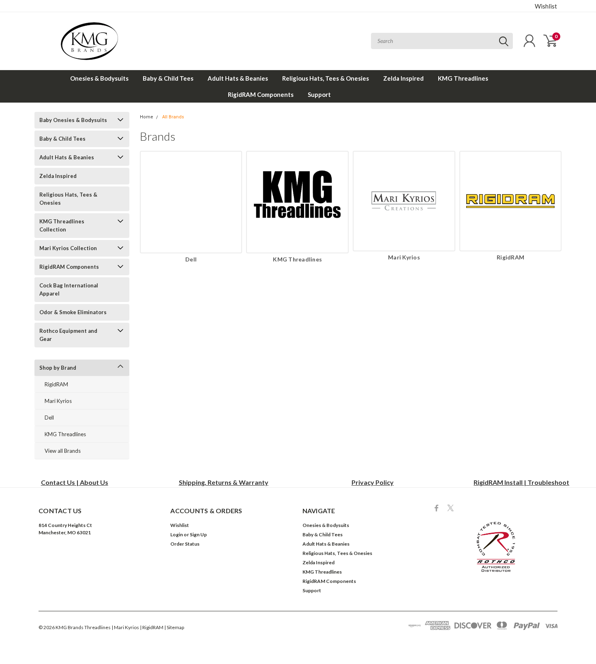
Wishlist (546, 6)
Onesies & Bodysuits (99, 78)
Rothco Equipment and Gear (68, 335)
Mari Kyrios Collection (68, 248)
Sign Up (198, 534)
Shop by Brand (57, 367)
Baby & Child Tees (168, 78)
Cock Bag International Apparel (68, 289)
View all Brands (63, 451)
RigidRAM (56, 384)
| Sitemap (174, 627)
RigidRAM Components (261, 94)
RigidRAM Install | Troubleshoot (521, 482)
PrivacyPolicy (373, 482)
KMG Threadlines (463, 78)
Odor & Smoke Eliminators (73, 312)
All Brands (173, 117)
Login (176, 534)
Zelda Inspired (403, 78)
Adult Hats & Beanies (238, 78)
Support (319, 94)
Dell (49, 417)
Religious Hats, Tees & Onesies (325, 78)
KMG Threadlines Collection (61, 225)
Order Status (184, 544)
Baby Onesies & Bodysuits (73, 120)
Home (146, 117)
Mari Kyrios (58, 401)
